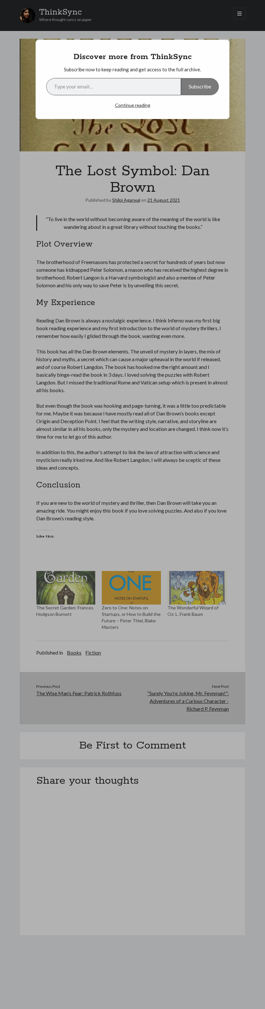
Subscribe (200, 86)
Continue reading (132, 105)
